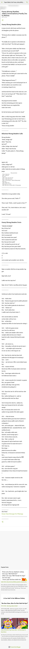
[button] (2, 20)
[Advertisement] (14, 547)
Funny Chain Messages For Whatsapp (12, 514)
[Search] (27, 2)
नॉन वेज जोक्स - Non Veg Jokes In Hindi (9, 606)
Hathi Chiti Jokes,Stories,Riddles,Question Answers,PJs (14, 581)
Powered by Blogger (15, 647)
